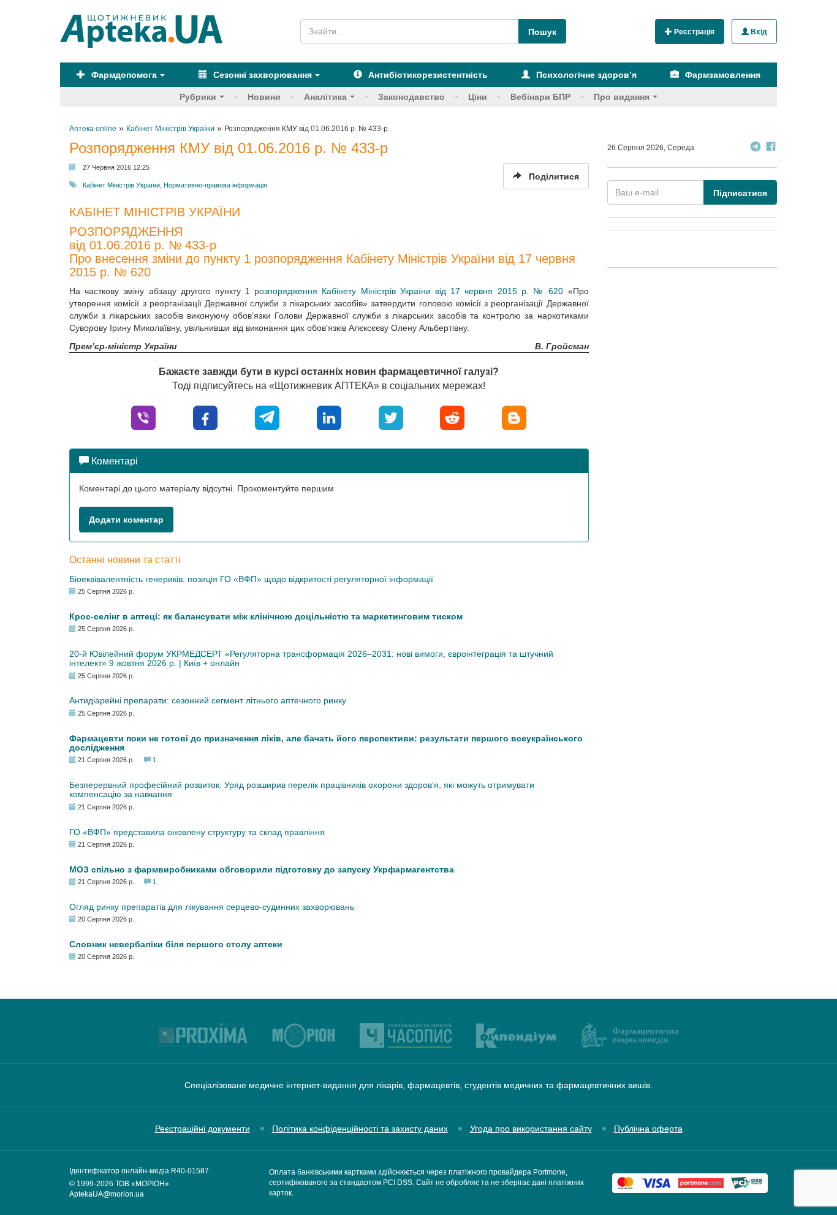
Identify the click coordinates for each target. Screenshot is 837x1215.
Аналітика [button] (325, 97)
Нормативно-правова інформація (215, 185)
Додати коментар (126, 519)
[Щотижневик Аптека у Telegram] (755, 148)
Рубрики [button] (198, 97)
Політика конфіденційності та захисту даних (360, 1129)
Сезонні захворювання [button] (261, 75)
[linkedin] (329, 417)
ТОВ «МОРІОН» (142, 1183)
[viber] (143, 417)
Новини (264, 97)
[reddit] (452, 417)
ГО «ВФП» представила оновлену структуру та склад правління (197, 832)
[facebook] (205, 417)
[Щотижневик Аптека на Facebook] (771, 148)
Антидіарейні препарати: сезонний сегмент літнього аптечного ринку (207, 700)
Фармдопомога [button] (123, 75)
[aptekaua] (514, 417)
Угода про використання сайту (531, 1129)
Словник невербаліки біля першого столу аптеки (175, 944)
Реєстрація (693, 32)
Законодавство (411, 97)
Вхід (758, 32)
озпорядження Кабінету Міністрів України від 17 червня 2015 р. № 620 (411, 291)
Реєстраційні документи (202, 1129)
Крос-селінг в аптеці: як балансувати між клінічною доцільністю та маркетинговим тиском (266, 616)
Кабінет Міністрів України (121, 185)
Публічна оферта (648, 1129)
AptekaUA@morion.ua (106, 1194)
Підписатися (740, 193)
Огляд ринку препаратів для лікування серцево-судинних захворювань (211, 907)
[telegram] (267, 417)
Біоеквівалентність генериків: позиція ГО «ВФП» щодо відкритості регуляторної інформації (251, 579)
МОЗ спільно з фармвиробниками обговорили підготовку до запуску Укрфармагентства (261, 869)
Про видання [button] (622, 97)
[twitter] (391, 417)
